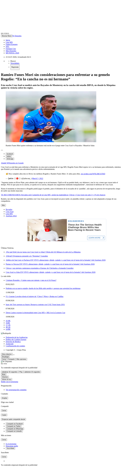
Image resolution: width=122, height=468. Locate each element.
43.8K (8, 321)
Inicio (8, 40)
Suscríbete (10, 448)
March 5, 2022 (37, 178)
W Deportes (16, 36)
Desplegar (5, 357)
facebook (10, 154)
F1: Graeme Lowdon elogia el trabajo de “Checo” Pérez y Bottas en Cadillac (35, 296)
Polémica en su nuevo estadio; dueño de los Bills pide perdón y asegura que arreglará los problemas (43, 288)
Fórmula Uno (11, 49)
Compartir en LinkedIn (14, 431)
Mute (3, 374)
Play (21, 372)
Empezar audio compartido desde (13, 419)
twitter (9, 156)
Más (3, 205)
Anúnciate (9, 344)
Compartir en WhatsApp (15, 429)
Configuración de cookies (15, 346)
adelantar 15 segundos (32, 372)
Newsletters (14, 63)
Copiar (4, 415)
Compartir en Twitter (13, 426)
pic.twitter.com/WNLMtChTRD (93, 174)
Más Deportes (11, 51)
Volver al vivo (6, 379)
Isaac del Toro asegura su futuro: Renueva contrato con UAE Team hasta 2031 (35, 305)
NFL (7, 47)
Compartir (11, 359)
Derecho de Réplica (13, 342)
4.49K (8, 329)
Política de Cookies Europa (16, 339)
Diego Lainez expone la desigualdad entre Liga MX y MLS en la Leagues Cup (35, 313)
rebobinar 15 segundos (10, 372)
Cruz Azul (9, 212)
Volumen (5, 377)
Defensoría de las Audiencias (17, 337)
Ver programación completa (16, 390)
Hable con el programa (9, 382)
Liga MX (9, 42)
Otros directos (7, 354)
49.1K (8, 327)
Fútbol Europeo (12, 44)
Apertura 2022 (11, 216)
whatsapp (10, 159)
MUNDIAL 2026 (12, 53)
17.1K (8, 325)
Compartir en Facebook (15, 424)
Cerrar (4, 359)
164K (8, 323)
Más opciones (21, 359)
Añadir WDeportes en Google (12, 163)
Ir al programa (11, 444)
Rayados (9, 209)
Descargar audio (12, 446)
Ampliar (4, 398)
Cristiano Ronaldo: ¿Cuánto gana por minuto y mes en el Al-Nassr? (31, 280)
